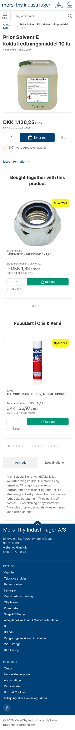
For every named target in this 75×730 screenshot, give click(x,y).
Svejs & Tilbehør (15, 614)
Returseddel (12, 686)
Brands (9, 632)
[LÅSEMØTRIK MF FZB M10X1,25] (37, 223)
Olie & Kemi (6, 26)
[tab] (33, 306)
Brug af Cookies (15, 692)
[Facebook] (7, 708)
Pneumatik (11, 608)
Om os (8, 668)
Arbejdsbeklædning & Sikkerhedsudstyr (31, 620)
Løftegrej (10, 590)
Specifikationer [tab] (54, 462)
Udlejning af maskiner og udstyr (25, 698)
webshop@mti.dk (15, 547)
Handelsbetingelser (17, 674)
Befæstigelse (13, 584)
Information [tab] (20, 462)
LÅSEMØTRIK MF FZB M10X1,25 (28, 254)
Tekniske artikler (15, 578)
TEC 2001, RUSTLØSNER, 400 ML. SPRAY (35, 393)
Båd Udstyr (11, 650)
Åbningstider (12, 680)
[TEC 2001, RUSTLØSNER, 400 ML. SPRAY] (37, 362)
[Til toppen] (37, 525)
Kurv (69, 7)
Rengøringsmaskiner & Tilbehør (25, 638)
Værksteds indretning (18, 596)
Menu (5, 18)
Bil (5, 626)
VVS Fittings (12, 644)
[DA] (26, 5)
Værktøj (9, 572)
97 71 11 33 (11, 543)
